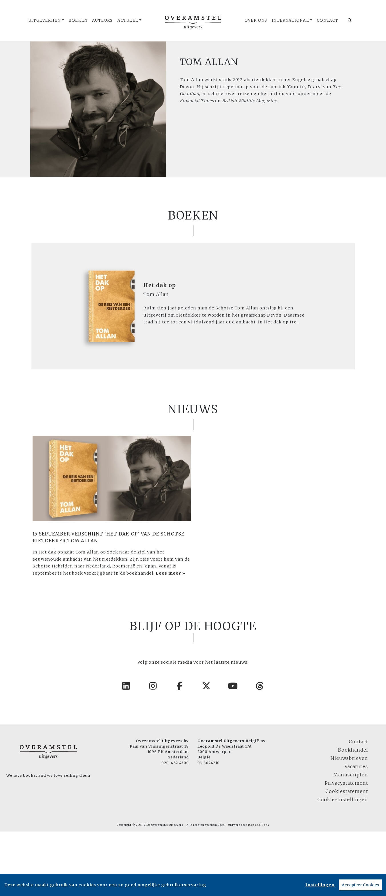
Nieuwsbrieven (349, 758)
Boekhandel (353, 750)
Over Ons (256, 20)
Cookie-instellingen (342, 799)
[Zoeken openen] (350, 20)
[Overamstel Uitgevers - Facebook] (179, 685)
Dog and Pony (258, 824)
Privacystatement (346, 783)
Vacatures (356, 766)
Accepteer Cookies (360, 884)
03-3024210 (208, 762)
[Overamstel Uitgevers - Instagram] (153, 685)
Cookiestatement (346, 791)
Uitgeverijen (44, 20)
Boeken (78, 20)
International (290, 20)
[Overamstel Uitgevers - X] (206, 685)
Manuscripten (350, 775)
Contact (327, 20)
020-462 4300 (175, 762)
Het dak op (159, 285)
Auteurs (102, 20)
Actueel (127, 20)
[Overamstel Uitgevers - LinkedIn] (126, 685)
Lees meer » (170, 573)
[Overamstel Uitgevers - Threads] (260, 685)
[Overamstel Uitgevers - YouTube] (233, 685)
